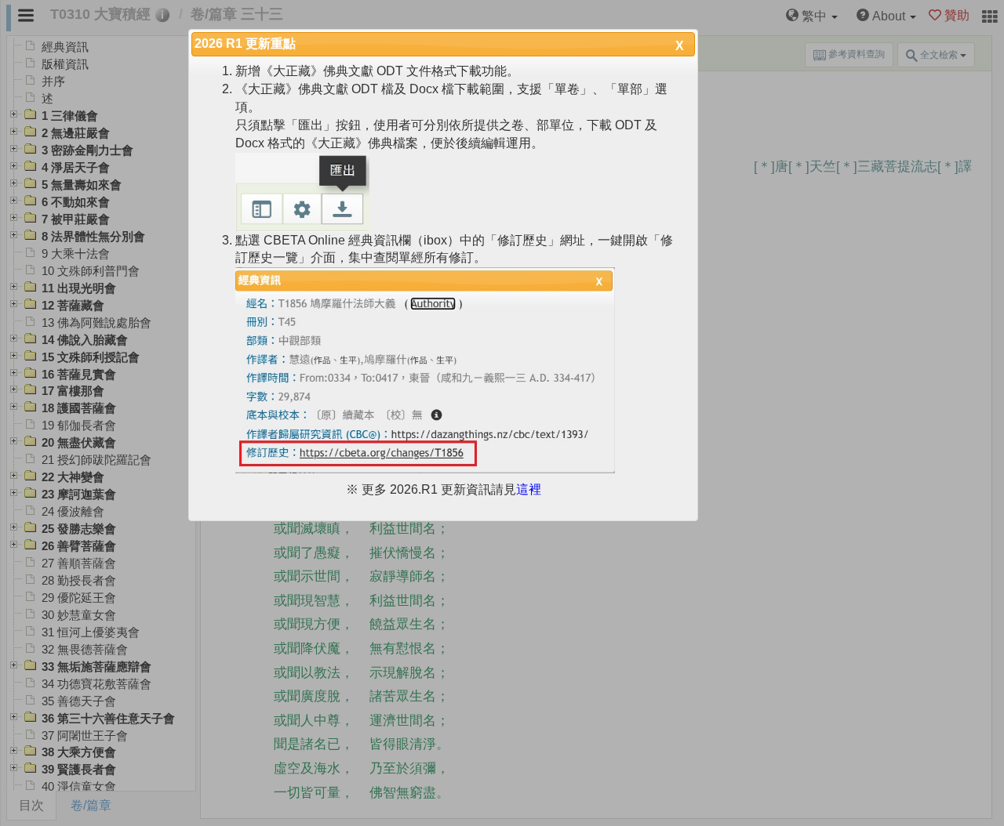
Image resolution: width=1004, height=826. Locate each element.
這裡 (528, 489)
